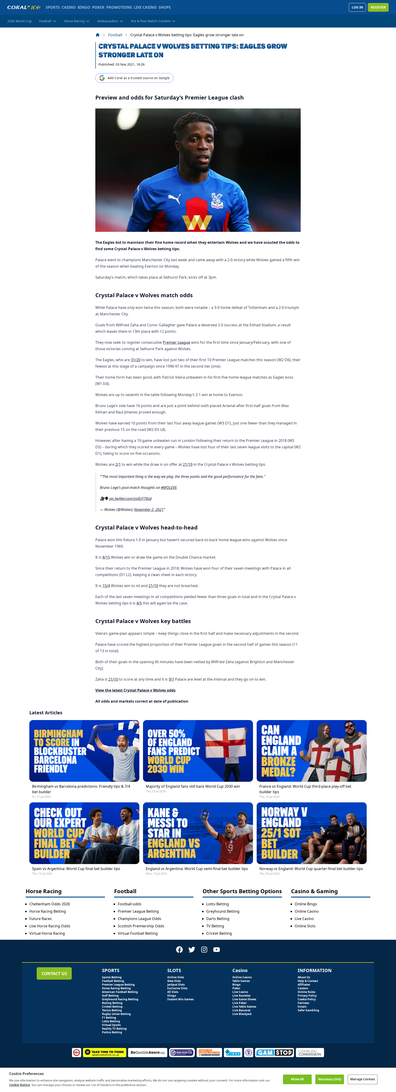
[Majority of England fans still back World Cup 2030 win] (198, 751)
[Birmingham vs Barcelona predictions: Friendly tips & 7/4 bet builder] (84, 751)
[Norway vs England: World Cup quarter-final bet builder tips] (312, 833)
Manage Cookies (362, 1079)
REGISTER (378, 7)
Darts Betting (217, 918)
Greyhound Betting (222, 911)
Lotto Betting (217, 903)
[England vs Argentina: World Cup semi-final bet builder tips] (198, 833)
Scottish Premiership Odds (141, 925)
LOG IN (357, 7)
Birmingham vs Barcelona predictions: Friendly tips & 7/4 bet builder (81, 789)
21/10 (187, 464)
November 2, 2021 (149, 509)
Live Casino (304, 918)
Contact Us (54, 973)
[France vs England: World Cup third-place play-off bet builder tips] (312, 751)
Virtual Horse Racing (47, 933)
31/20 (135, 359)
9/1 (171, 679)
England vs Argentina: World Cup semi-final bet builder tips (197, 868)
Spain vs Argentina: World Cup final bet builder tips (76, 868)
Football (115, 34)
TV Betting (215, 925)
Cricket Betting (219, 933)
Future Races (40, 918)
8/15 (106, 557)
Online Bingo (306, 903)
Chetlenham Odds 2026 (49, 903)
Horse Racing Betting (47, 911)
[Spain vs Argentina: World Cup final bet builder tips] (84, 833)
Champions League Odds (139, 918)
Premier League (176, 342)
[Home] (97, 35)
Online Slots (305, 925)
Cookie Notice (19, 1085)
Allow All (297, 1079)
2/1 (118, 464)
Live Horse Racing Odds (49, 925)
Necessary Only (329, 1079)
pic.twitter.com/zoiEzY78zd (130, 498)
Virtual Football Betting (138, 933)
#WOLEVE (169, 487)
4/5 (139, 603)
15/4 (106, 585)
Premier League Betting (138, 911)
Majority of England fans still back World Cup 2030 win (193, 786)
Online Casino (307, 911)
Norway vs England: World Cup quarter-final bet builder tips (311, 868)
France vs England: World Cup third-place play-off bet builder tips (305, 789)
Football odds (129, 903)
